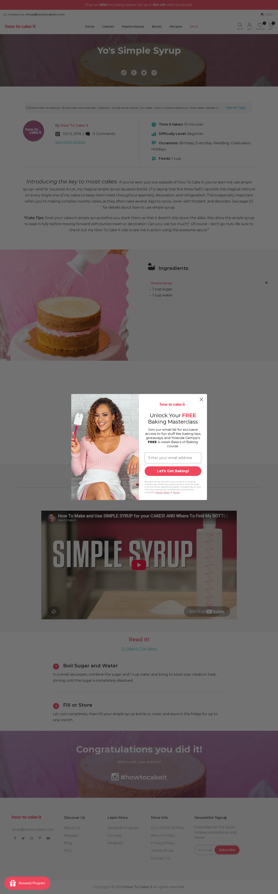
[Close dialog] (201, 399)
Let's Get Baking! (173, 471)
